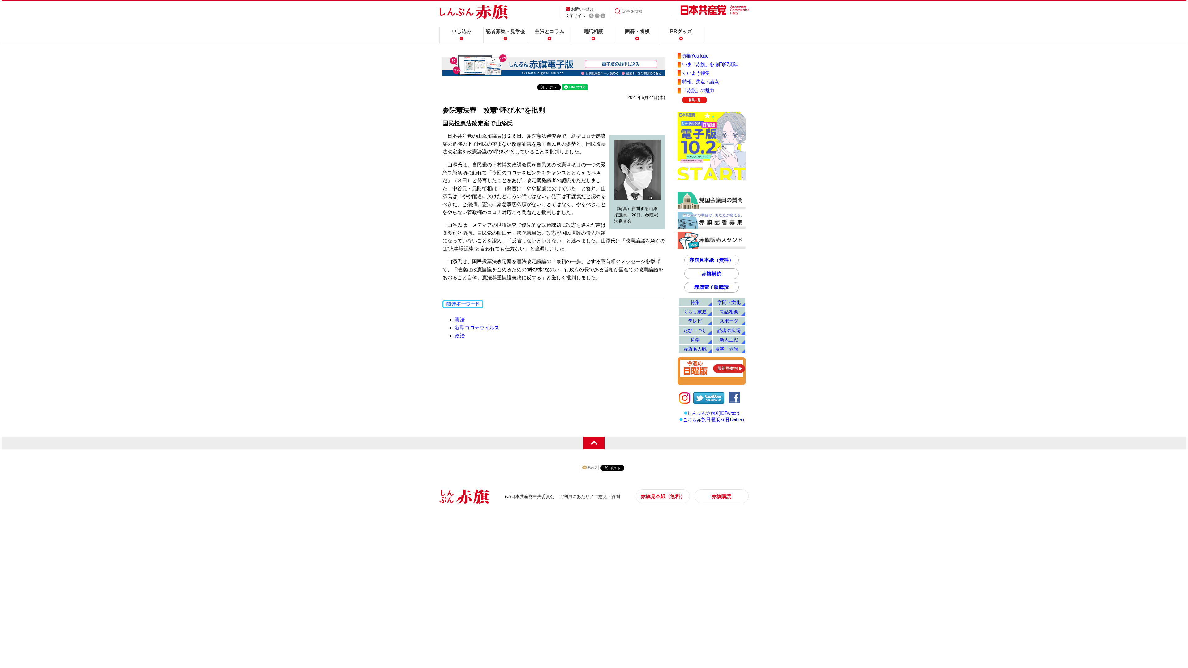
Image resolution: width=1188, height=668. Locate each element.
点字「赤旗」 (729, 349)
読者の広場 (729, 330)
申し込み (461, 31)
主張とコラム (549, 31)
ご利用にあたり (574, 496)
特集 (695, 302)
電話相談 (593, 31)
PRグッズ (681, 31)
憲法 (460, 319)
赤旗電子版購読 (711, 287)
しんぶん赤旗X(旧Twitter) (713, 413)
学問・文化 (729, 302)
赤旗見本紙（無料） (711, 260)
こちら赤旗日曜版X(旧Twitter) (713, 419)
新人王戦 (729, 339)
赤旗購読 (711, 273)
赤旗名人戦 (695, 349)
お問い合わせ (583, 9)
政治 (460, 335)
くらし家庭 (695, 311)
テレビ (695, 320)
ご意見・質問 (607, 496)
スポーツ (729, 320)
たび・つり (695, 330)
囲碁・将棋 (637, 31)
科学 (695, 339)
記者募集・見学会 (505, 31)
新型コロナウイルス (477, 327)
